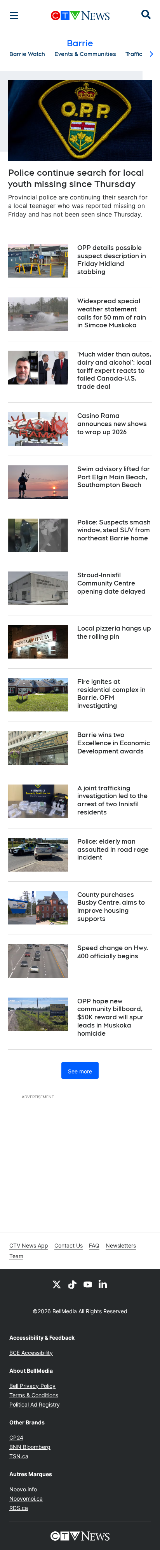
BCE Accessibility (31, 1352)
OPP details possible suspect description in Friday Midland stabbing (111, 260)
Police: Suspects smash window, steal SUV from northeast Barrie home (114, 530)
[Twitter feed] (56, 1284)
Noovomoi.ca (26, 1498)
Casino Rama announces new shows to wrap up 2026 (112, 424)
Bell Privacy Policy (32, 1385)
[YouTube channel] (87, 1284)
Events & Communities (85, 54)
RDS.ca (18, 1508)
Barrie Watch (27, 54)
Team (16, 1256)
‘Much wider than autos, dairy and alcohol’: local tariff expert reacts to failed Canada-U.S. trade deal (114, 370)
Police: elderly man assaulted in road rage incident (113, 849)
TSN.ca (18, 1456)
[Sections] (14, 15)
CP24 (16, 1437)
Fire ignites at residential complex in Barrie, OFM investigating (111, 693)
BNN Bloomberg (29, 1446)
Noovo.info (23, 1489)
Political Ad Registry (34, 1404)
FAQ (94, 1245)
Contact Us (68, 1245)
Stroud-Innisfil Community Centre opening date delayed (111, 583)
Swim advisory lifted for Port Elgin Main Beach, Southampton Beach (113, 477)
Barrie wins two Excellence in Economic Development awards (113, 743)
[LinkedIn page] (103, 1284)
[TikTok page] (72, 1284)
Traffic (133, 54)
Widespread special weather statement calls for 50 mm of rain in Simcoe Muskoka (111, 313)
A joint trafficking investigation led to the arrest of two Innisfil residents (112, 800)
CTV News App (28, 1245)
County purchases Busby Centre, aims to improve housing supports (111, 907)
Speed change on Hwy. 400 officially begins (112, 952)
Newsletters (121, 1245)
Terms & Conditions (33, 1395)
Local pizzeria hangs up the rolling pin (114, 632)
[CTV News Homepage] (80, 15)
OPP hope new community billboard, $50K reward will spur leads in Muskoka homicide (110, 1017)
